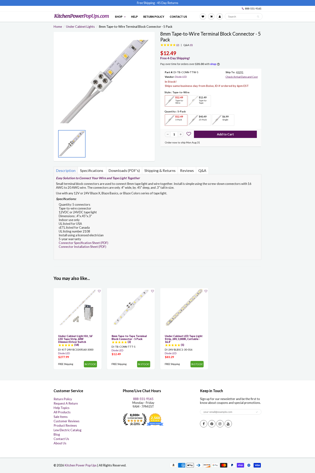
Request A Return (66, 403)
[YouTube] (228, 423)
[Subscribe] (257, 412)
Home (58, 26)
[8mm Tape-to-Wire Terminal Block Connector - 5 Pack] (104, 82)
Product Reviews (65, 425)
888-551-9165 (253, 8)
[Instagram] (220, 423)
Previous (59, 145)
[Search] (258, 17)
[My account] (219, 16)
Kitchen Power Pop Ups (81, 465)
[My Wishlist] (203, 16)
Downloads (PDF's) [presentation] (124, 170)
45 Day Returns (167, 3)
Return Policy (153, 16)
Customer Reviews (66, 421)
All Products (62, 412)
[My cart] (211, 16)
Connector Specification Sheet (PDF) (83, 243)
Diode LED (181, 76)
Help (134, 16)
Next (149, 145)
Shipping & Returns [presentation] (160, 170)
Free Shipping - (147, 3)
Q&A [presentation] (202, 170)
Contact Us (178, 16)
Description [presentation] (65, 170)
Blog (57, 434)
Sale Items (61, 417)
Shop (118, 16)
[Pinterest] (211, 423)
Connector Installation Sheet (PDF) (82, 247)
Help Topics (61, 408)
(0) (188, 45)
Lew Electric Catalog (67, 430)
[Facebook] (203, 423)
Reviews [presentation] (187, 170)
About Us (60, 443)
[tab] (66, 170)
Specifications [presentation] (92, 170)
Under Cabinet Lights (80, 26)
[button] (189, 134)
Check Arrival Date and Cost (241, 76)
